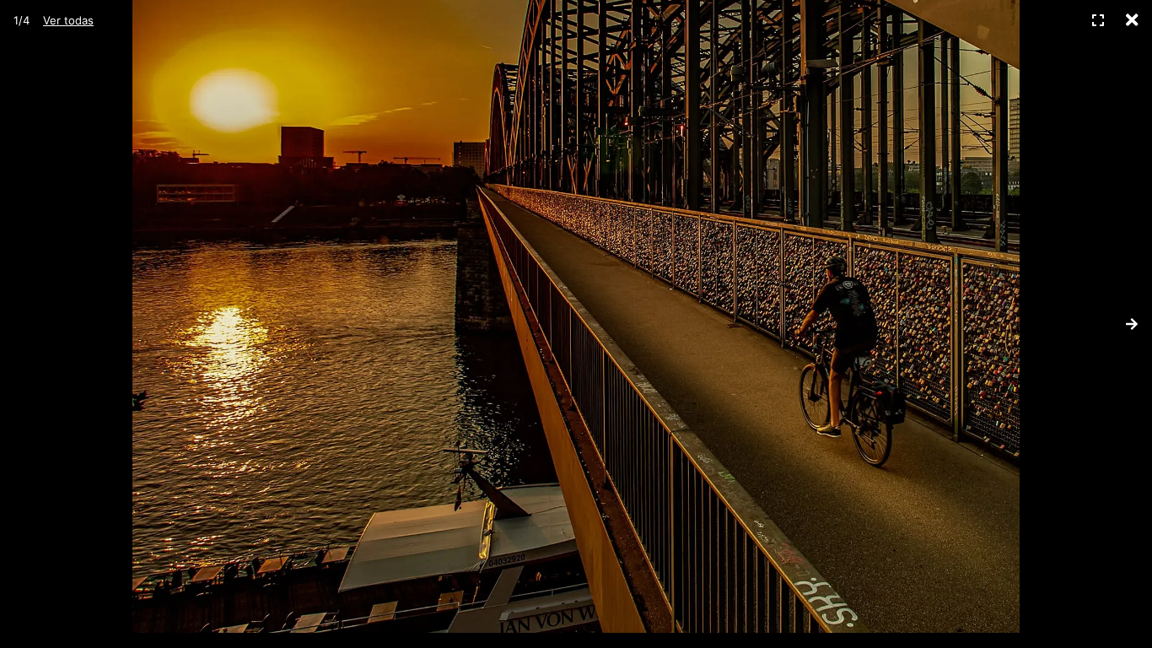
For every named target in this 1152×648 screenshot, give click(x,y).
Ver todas (68, 20)
